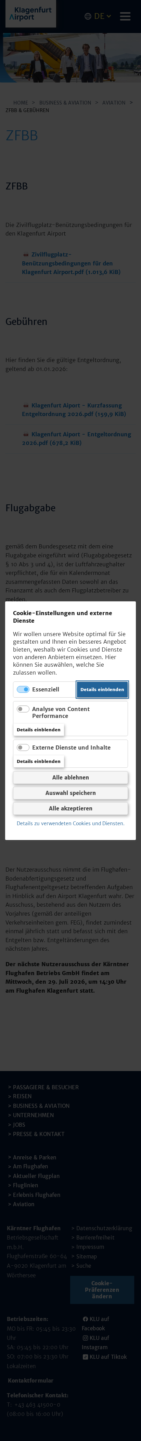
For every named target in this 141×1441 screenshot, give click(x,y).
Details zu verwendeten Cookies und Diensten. (71, 823)
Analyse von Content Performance (61, 712)
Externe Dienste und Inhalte (71, 747)
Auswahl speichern (71, 793)
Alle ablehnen (70, 777)
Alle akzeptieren (70, 808)
